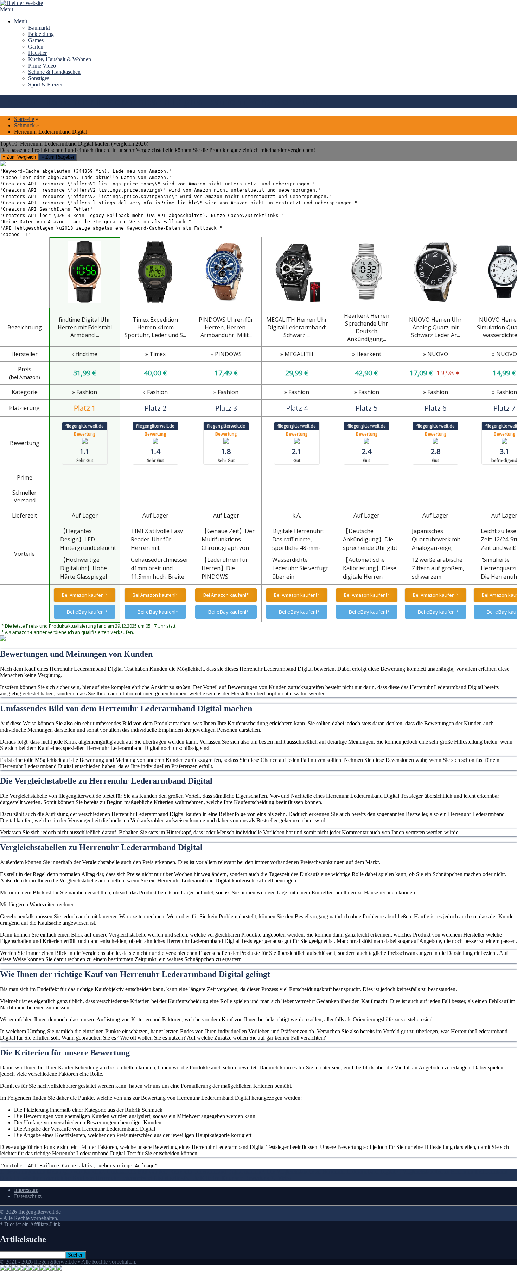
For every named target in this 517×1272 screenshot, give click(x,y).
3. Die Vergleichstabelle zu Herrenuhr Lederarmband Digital (329, 1172)
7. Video (281, 1178)
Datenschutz (28, 1196)
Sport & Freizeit (46, 85)
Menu (6, 9)
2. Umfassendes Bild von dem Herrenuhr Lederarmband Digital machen (181, 1172)
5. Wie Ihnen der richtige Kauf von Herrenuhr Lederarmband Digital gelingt (101, 1178)
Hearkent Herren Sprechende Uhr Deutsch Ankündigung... (366, 327)
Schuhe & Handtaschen (54, 72)
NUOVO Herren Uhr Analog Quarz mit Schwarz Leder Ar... (435, 327)
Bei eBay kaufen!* (87, 612)
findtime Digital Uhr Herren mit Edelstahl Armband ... (85, 327)
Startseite (24, 119)
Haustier (37, 53)
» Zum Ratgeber (58, 157)
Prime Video (42, 66)
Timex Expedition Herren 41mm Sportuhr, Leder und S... (155, 327)
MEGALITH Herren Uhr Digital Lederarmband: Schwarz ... (296, 327)
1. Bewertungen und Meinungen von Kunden (50, 1172)
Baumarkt (39, 28)
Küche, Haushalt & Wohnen (59, 59)
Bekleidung (41, 34)
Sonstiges (38, 78)
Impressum (26, 1190)
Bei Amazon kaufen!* (84, 595)
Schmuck (24, 125)
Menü (20, 21)
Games (36, 40)
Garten (35, 47)
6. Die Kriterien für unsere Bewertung (228, 1178)
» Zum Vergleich (19, 157)
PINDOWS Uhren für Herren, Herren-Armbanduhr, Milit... (226, 327)
